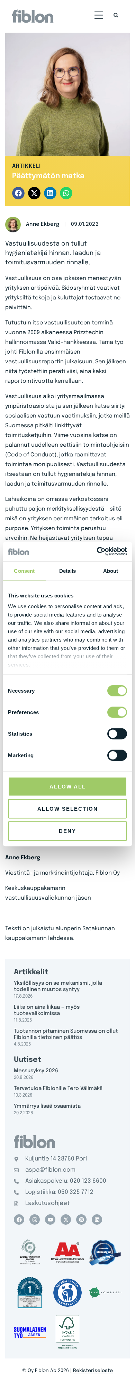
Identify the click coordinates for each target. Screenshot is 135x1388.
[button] (99, 16)
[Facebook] (19, 1219)
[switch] (117, 712)
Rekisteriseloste (93, 1370)
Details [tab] (67, 570)
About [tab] (110, 570)
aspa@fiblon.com (50, 1170)
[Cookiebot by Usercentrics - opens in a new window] (97, 551)
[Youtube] (50, 1219)
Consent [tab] (24, 570)
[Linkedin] (97, 1219)
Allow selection (67, 808)
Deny (67, 831)
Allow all (68, 786)
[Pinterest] (81, 1219)
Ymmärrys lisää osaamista (47, 1106)
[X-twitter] (66, 1219)
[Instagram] (34, 1219)
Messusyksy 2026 (36, 1071)
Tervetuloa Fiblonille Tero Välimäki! (58, 1088)
